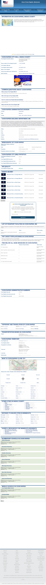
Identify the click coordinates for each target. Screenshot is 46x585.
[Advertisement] (23, 40)
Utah (41, 561)
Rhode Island (29, 572)
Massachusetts (17, 564)
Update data (9, 583)
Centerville (7, 409)
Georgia (5, 567)
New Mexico (29, 556)
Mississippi (17, 569)
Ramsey (27, 403)
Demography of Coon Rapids (13, 142)
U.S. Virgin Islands (40, 556)
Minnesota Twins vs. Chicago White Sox (14, 174)
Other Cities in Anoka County (13, 401)
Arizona (5, 555)
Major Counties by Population (27, 10)
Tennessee (41, 553)
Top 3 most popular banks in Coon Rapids (18, 236)
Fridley (6, 403)
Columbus (28, 408)
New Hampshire (29, 553)
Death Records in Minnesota (31, 429)
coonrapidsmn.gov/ (31, 21)
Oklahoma (29, 566)
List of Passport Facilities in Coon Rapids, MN (19, 224)
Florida (5, 566)
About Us (21, 583)
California (5, 558)
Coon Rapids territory (10, 339)
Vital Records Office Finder (5, 10)
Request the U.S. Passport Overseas (33, 432)
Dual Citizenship (8, 433)
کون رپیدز (6, 326)
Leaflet (23, 369)
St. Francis (7, 407)
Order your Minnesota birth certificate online (26, 73)
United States (21, 111)
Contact (25, 583)
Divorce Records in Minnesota (32, 430)
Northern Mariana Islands (29, 563)
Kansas (17, 556)
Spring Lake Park (29, 407)
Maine (17, 561)
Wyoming (41, 570)
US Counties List (16, 10)
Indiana (17, 553)
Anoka (20, 115)
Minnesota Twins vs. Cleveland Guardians (15, 193)
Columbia (5, 561)
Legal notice (4, 583)
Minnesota (16, 13)
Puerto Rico (29, 570)
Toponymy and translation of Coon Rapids (18, 324)
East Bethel (7, 406)
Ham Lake (38, 374)
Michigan (17, 566)
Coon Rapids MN (28, 13)
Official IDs (7, 431)
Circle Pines (7, 408)
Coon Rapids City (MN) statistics (14, 154)
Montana (17, 572)
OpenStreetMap (30, 369)
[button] (10, 361)
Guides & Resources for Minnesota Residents (19, 428)
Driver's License (29, 431)
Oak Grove (28, 406)
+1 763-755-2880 (22, 63)
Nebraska (29, 550)
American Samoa (5, 553)
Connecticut (5, 563)
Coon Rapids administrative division (15, 109)
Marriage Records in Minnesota (11, 430)
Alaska (5, 552)
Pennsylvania (29, 569)
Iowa (17, 555)
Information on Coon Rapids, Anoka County (18, 16)
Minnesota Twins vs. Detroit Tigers (13, 182)
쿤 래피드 (6, 328)
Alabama (5, 550)
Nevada (29, 552)
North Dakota (29, 561)
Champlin (11, 371)
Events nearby (7, 172)
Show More (3, 200)
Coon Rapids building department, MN (16, 119)
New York (29, 558)
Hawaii (5, 570)
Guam (5, 569)
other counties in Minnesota (27, 115)
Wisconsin (41, 569)
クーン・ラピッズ (23, 326)
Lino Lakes (28, 404)
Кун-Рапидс (21, 328)
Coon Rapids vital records (23, 71)
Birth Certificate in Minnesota (10, 429)
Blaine (25, 371)
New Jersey (29, 555)
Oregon (29, 567)
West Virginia (40, 567)
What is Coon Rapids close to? (13, 358)
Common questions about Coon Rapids (16, 89)
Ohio (29, 564)
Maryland (17, 563)
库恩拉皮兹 (36, 328)
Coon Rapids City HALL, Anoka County (16, 57)
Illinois (17, 552)
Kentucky (17, 558)
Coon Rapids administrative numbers (16, 290)
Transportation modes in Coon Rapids (16, 332)
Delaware (5, 564)
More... (2, 500)
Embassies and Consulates (40, 10)
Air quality (6, 166)
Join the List (23, 217)
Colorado (5, 560)
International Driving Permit (10, 432)
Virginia (40, 564)
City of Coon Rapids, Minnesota (31, 2)
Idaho (17, 550)
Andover (27, 402)
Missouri (17, 570)
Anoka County (22, 13)
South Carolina (41, 550)
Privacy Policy (16, 583)
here (33, 54)
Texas (41, 555)
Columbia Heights (8, 404)
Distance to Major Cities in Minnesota (16, 413)
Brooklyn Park (19, 371)
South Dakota (41, 552)
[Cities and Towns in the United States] (6, 3)
